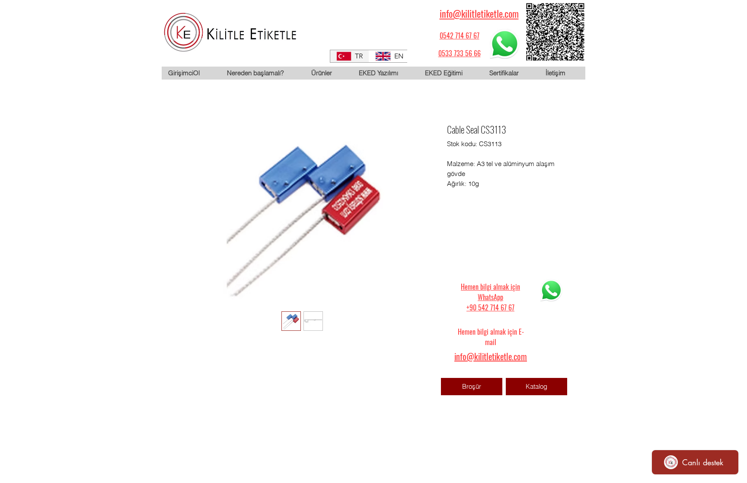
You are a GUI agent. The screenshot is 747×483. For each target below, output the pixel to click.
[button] (328, 73)
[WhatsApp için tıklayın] (504, 43)
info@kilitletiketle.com (479, 13)
